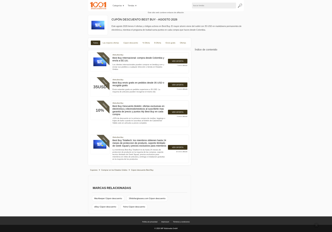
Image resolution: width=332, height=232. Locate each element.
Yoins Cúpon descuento (134, 206)
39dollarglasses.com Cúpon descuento (147, 198)
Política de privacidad (149, 222)
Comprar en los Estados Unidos (114, 170)
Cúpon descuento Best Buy (142, 170)
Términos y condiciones (181, 222)
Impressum (165, 222)
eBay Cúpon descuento (105, 206)
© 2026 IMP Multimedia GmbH (166, 228)
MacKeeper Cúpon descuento (108, 198)
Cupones (94, 170)
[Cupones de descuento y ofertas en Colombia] (98, 5)
